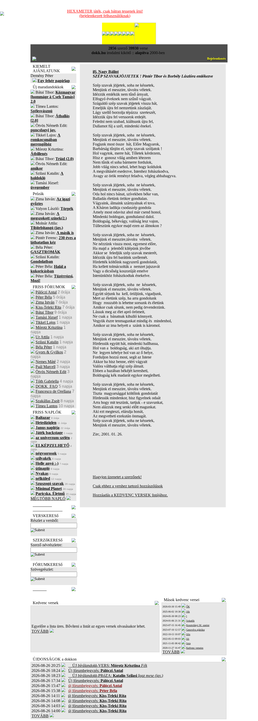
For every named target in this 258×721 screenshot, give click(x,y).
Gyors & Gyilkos (49, 352)
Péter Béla (44, 297)
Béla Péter (44, 347)
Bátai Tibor (44, 312)
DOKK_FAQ (47, 386)
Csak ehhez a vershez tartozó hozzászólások (128, 486)
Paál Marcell (45, 367)
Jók (188, 611)
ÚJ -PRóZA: (115, 675)
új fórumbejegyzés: (97, 696)
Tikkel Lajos (45, 322)
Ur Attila (42, 337)
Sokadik (190, 620)
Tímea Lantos (46, 406)
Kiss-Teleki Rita (48, 307)
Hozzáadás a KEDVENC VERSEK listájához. (130, 495)
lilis (188, 634)
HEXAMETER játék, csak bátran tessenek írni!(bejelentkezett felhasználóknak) (105, 13)
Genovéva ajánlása (195, 629)
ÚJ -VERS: (107, 665)
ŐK (188, 606)
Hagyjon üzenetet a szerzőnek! (117, 477)
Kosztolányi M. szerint (197, 625)
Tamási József (47, 317)
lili (187, 638)
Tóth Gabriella (47, 381)
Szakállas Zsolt (47, 401)
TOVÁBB (40, 631)
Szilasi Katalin (47, 342)
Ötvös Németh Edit (51, 372)
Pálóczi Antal (46, 292)
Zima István (45, 302)
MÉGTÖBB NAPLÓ (48, 498)
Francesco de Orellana (53, 391)
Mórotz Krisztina (49, 327)
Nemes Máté (46, 361)
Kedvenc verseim (194, 647)
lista (188, 643)
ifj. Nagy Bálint (106, 71)
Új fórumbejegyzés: (95, 670)
